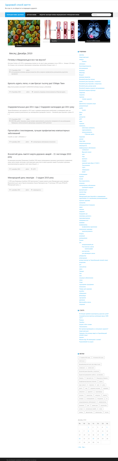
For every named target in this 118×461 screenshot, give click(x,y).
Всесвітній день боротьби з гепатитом (90, 81)
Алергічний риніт (84, 57)
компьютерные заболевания (41, 142)
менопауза (82, 194)
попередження (90, 398)
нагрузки (97, 395)
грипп (80, 101)
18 (102, 435)
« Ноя (79, 447)
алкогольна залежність (88, 128)
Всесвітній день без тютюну (87, 79)
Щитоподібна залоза (85, 302)
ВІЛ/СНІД (13, 121)
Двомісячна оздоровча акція (87, 103)
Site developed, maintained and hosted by (18, 460)
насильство (48, 121)
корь (83, 156)
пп (106, 398)
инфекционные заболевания (87, 148)
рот (80, 264)
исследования (83, 174)
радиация (82, 236)
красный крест (83, 190)
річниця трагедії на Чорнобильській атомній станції (93, 260)
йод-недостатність (84, 181)
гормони (81, 97)
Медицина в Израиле (102, 378)
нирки (81, 207)
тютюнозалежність (51, 92)
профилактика (49, 72)
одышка (81, 209)
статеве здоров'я (87, 99)
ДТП (34, 169)
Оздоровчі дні (83, 214)
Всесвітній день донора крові (87, 86)
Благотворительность (85, 66)
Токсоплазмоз (86, 165)
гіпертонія (82, 92)
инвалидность (37, 190)
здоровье (105, 388)
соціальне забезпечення (86, 278)
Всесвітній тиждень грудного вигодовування (91, 88)
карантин (90, 391)
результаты (104, 405)
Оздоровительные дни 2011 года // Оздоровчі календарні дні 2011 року (41, 107)
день (103, 385)
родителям (65, 72)
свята (80, 269)
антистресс (82, 64)
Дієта (38, 72)
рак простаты (85, 251)
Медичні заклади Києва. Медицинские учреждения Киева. (59, 15)
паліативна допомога (85, 216)
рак (62, 121)
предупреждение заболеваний (87, 402)
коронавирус (99, 391)
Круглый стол (90, 378)
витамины (23, 72)
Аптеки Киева (31, 15)
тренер (81, 412)
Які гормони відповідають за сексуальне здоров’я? (93, 329)
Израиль (81, 378)
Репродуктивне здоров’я (15, 15)
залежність (37, 92)
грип (83, 154)
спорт (100, 409)
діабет (18, 121)
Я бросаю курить (60, 92)
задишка (81, 123)
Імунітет (81, 176)
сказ (80, 275)
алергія (81, 59)
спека (80, 280)
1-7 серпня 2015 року (84, 357)
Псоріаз (81, 233)
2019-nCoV (82, 361)
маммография (89, 249)
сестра (81, 409)
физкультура (89, 412)
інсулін (84, 110)
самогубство (82, 267)
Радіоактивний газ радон (86, 342)
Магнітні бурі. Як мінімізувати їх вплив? (90, 339)
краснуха (84, 158)
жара (80, 121)
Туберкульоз (14, 123)
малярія (33, 121)
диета (80, 388)
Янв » (83, 447)
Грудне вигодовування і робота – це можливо (91, 374)
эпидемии (82, 304)
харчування (14, 74)
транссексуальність (87, 231)
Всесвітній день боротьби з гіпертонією (90, 84)
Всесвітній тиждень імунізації (87, 90)
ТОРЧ (83, 167)
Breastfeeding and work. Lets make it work (89, 364)
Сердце (81, 271)
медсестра (89, 395)
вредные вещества (31, 72)
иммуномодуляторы (85, 143)
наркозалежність (40, 121)
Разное (81, 240)
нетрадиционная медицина (87, 205)
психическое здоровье (85, 229)
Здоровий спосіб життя (18, 4)
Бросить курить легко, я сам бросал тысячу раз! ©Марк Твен (36, 83)
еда (86, 388)
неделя (105, 395)
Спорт (81, 282)
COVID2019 (85, 150)
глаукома (81, 95)
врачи (101, 381)
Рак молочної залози (88, 247)
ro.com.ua (33, 460)
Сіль (80, 273)
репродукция (66, 121)
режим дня (95, 405)
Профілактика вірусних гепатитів (87, 381)
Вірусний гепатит (86, 152)
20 (79, 438)
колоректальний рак (87, 244)
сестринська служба (91, 409)
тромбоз (81, 291)
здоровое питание (95, 388)
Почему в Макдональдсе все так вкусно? (27, 60)
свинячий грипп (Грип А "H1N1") (90, 163)
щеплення (49, 123)
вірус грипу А (82, 385)
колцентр (82, 183)
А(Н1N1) (81, 55)
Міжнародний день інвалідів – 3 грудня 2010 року (31, 178)
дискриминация (83, 106)
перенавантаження (84, 218)
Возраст (81, 75)
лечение (81, 395)
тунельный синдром (87, 187)
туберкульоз (82, 293)
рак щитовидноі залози (88, 253)
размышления (57, 72)
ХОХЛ (44, 123)
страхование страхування (86, 284)
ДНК (80, 114)
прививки (81, 222)
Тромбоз (54, 41)
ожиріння (42, 72)
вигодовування (15, 72)
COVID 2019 (91, 368)
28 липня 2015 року (98, 357)
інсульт (28, 121)
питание (81, 398)
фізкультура (32, 123)
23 (93, 438)
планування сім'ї (56, 121)
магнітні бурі (82, 192)
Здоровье (43, 92)
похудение (100, 398)
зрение (81, 139)
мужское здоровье (84, 200)
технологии (52, 142)
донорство (82, 117)
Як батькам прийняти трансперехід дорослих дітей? (94, 314)
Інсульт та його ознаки (93, 40)
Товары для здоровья (85, 289)
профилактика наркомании (89, 227)
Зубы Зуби (82, 141)
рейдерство (82, 256)
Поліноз (19, 45)
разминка (81, 405)
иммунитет (82, 391)
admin (28, 70)
